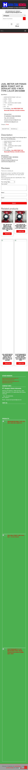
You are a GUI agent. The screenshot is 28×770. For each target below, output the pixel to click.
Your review (4, 184)
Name (3, 192)
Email (3, 197)
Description (5, 129)
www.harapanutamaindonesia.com (10, 378)
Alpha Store (9, 767)
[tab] (5, 128)
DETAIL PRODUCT (13, 213)
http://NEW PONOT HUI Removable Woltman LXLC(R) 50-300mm (14, 151)
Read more (8, 233)
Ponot (7, 124)
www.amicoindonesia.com (8, 379)
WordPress (17, 766)
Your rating (4, 182)
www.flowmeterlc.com (7, 382)
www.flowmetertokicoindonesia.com (10, 381)
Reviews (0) (14, 129)
